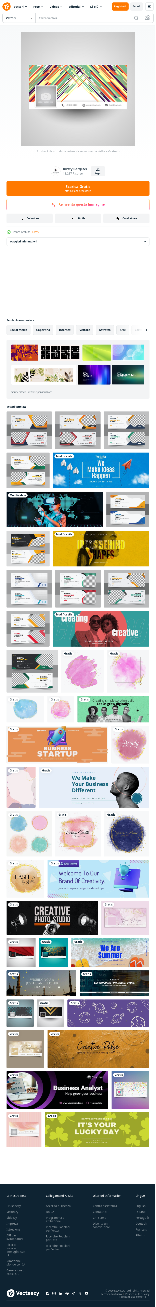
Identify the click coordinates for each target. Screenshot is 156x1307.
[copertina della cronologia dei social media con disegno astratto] (21, 952)
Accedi (137, 6)
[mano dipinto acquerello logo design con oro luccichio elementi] (128, 671)
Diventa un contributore (101, 1225)
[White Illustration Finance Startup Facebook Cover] (114, 983)
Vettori (19, 7)
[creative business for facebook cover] (94, 787)
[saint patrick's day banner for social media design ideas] (97, 1129)
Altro (135, 1235)
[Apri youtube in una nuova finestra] (86, 1293)
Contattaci (100, 1212)
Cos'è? (35, 232)
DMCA (50, 1212)
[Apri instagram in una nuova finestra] (54, 1293)
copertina (43, 330)
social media (18, 330)
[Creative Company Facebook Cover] (98, 1049)
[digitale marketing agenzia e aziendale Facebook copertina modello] (126, 430)
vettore (84, 330)
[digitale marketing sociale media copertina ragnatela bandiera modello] (29, 589)
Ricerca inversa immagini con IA (15, 1250)
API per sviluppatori (14, 1237)
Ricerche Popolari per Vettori (58, 1228)
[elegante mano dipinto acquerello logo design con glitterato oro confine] (78, 833)
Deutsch (138, 1223)
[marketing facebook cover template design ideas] (110, 952)
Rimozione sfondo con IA (15, 1262)
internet (64, 330)
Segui (97, 173)
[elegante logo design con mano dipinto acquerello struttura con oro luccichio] (25, 879)
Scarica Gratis (78, 188)
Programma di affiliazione (55, 1219)
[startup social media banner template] (113, 709)
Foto (36, 7)
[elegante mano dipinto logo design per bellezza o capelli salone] (130, 745)
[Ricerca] (136, 17)
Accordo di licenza (58, 1206)
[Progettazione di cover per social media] (23, 1129)
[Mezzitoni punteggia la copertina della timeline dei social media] (20, 1013)
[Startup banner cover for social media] (101, 548)
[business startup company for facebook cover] (57, 745)
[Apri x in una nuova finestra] (80, 1293)
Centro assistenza (105, 1206)
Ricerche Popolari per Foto (58, 1238)
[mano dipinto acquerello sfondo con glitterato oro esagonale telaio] (82, 671)
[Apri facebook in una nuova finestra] (47, 1293)
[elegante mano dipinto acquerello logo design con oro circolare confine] (61, 709)
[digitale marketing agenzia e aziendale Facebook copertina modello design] (126, 589)
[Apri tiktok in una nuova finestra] (73, 1293)
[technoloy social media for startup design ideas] (54, 509)
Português (139, 1218)
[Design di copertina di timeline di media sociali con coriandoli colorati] (130, 1090)
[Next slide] (139, 330)
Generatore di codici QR (15, 1272)
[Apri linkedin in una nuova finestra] (60, 1293)
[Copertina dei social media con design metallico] (50, 1013)
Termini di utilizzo (108, 1294)
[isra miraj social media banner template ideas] (41, 983)
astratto (105, 330)
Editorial (74, 7)
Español (137, 1212)
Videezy (11, 1218)
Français (138, 1229)
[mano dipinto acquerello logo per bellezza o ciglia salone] (25, 709)
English (137, 1206)
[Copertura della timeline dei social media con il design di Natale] (25, 1049)
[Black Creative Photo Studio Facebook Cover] (52, 918)
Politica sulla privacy (134, 1294)
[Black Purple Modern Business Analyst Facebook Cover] (57, 1090)
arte (123, 330)
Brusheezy (13, 1206)
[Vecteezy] (6, 6)
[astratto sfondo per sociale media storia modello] (21, 787)
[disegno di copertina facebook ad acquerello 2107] (125, 918)
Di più (94, 7)
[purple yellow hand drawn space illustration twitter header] (108, 1013)
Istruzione (13, 1229)
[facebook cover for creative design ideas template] (101, 629)
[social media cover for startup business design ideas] (101, 470)
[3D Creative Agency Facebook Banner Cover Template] (98, 879)
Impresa (12, 1223)
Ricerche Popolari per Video (58, 1247)
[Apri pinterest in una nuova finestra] (67, 1293)
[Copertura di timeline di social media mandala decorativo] (53, 952)
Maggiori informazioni (23, 241)
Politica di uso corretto (129, 1296)
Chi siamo (99, 1218)
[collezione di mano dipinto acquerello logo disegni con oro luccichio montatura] (29, 833)
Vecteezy (12, 1212)
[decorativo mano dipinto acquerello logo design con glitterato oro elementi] (126, 833)
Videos (54, 7)
